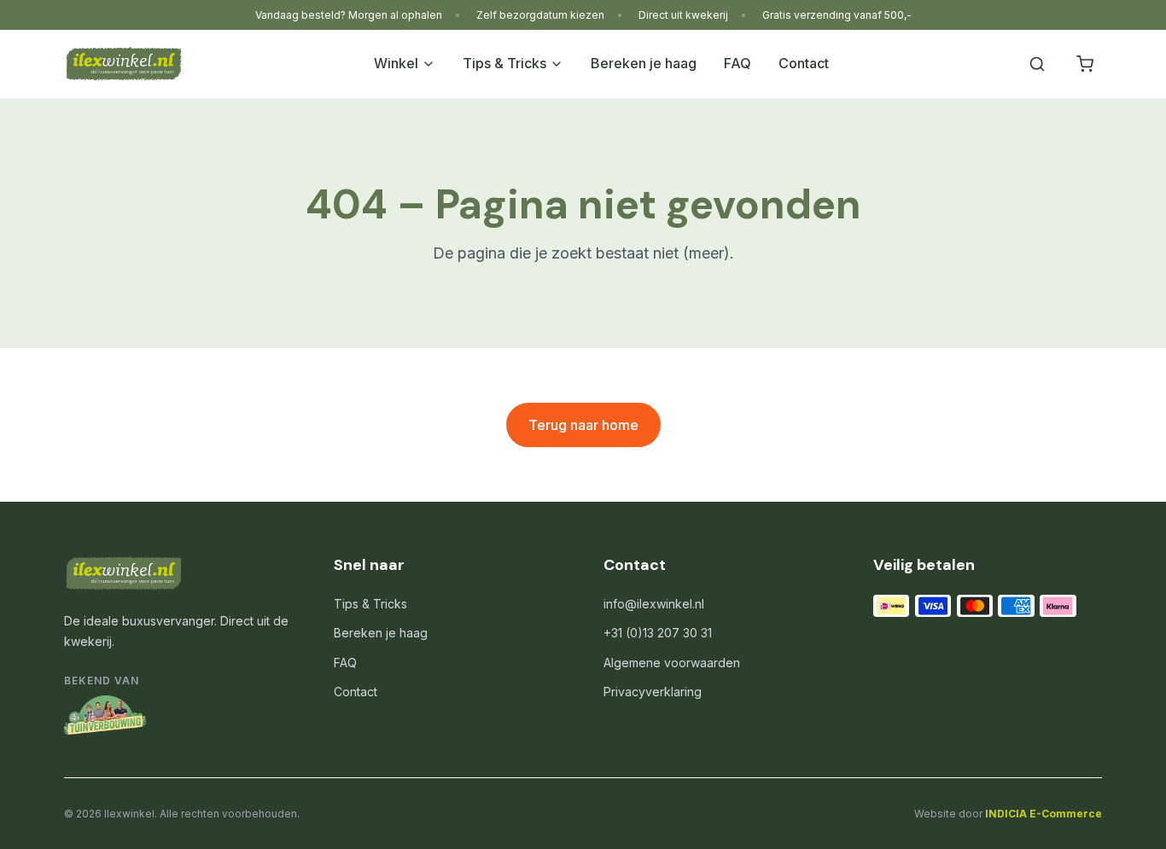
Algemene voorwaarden (671, 662)
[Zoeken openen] (1037, 64)
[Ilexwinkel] (123, 64)
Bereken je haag (644, 63)
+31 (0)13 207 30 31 (657, 632)
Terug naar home (583, 424)
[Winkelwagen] (1085, 64)
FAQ (737, 63)
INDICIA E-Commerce (1043, 813)
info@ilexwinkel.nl (653, 603)
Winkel (396, 63)
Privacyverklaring (652, 691)
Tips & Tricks (504, 63)
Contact (803, 63)
